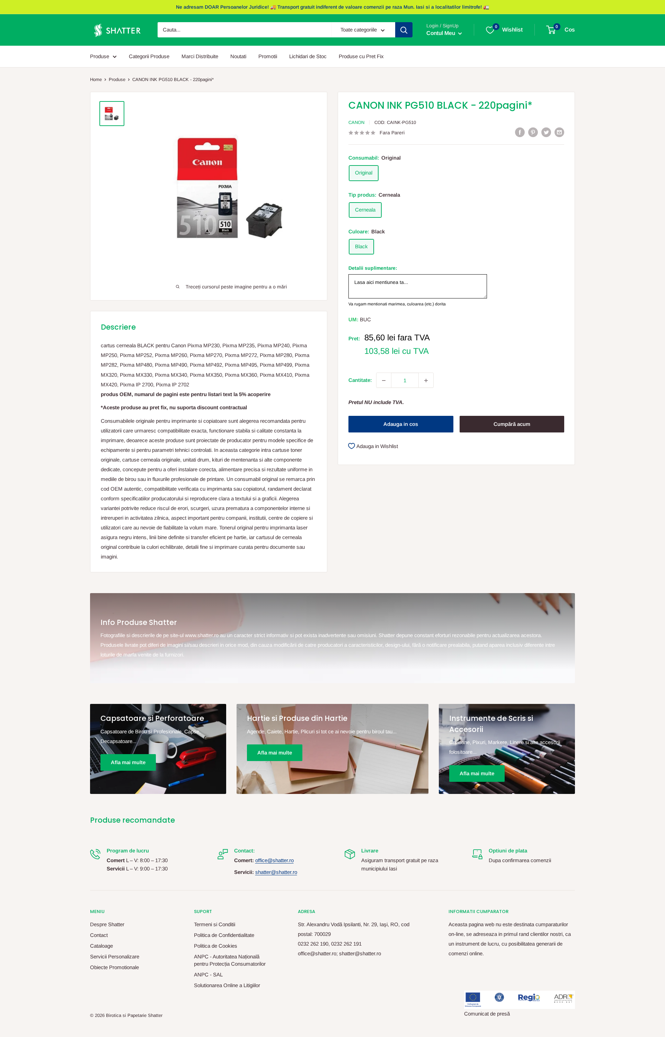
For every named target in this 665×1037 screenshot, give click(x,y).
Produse (99, 56)
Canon (356, 122)
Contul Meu (441, 33)
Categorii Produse (149, 56)
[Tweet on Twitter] (546, 132)
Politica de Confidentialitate (224, 935)
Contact (99, 935)
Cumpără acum (512, 424)
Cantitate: (360, 380)
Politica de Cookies (215, 946)
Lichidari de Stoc (308, 56)
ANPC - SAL (208, 974)
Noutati (238, 56)
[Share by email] (559, 132)
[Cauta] (404, 30)
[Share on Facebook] (520, 132)
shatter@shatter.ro (276, 872)
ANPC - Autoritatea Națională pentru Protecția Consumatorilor (230, 960)
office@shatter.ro (274, 860)
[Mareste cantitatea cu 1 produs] (426, 380)
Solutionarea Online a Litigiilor (227, 985)
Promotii (267, 56)
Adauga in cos (400, 424)
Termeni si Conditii (214, 924)
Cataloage (101, 946)
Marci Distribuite (199, 56)
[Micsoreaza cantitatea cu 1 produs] (383, 380)
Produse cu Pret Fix (361, 56)
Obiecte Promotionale (114, 967)
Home (96, 79)
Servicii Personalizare (114, 956)
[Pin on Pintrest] (533, 132)
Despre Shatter (107, 924)
